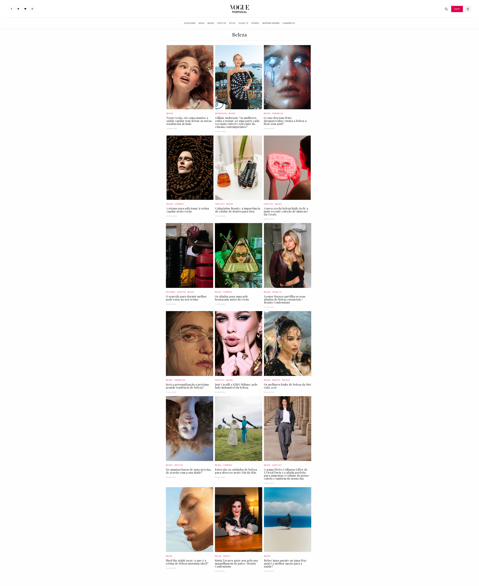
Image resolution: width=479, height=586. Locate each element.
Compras (179, 204)
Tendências (277, 113)
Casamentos (288, 23)
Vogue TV (243, 23)
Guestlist (220, 204)
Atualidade (190, 23)
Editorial (171, 292)
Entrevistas (221, 113)
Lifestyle (221, 23)
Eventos (276, 380)
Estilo (232, 23)
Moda (202, 23)
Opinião (255, 23)
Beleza (211, 23)
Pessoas (286, 380)
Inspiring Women (271, 23)
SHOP (457, 9)
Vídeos (226, 556)
